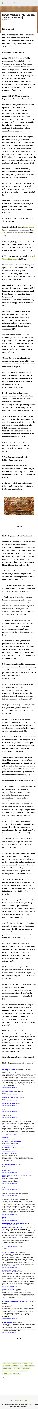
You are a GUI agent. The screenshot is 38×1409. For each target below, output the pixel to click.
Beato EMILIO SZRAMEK (8, 1252)
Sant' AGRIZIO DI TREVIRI (8, 1103)
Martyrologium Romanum (10, 1365)
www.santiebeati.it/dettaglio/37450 (9, 1134)
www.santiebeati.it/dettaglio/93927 (9, 1299)
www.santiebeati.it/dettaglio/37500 (9, 1286)
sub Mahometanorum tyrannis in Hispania (15, 1371)
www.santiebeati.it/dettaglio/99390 (9, 1111)
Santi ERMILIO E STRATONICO (9, 1153)
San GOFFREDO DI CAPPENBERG (10, 1120)
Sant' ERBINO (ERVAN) (7, 1091)
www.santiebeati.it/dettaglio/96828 (9, 1243)
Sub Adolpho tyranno (27, 1365)
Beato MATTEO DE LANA (8, 1289)
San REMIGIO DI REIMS (7, 1198)
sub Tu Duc (16, 1373)
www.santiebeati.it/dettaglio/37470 (9, 1168)
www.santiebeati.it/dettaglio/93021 (9, 1162)
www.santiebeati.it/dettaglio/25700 (9, 1087)
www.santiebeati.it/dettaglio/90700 (9, 1139)
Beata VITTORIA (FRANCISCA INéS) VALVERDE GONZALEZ (16, 1301)
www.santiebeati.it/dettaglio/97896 (9, 1172)
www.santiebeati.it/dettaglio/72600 (9, 1214)
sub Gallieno (17, 1368)
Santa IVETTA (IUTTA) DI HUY (9, 1164)
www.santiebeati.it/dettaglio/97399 (9, 1189)
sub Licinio (26, 1368)
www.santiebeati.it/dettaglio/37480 (9, 1183)
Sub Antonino (7, 1368)
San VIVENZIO (5, 1137)
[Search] (35, 3)
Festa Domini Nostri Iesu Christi (12, 1363)
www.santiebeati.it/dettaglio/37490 (9, 1267)
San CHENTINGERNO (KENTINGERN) (11, 1114)
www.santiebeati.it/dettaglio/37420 (9, 1105)
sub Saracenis (7, 1373)
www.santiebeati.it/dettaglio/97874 (9, 1145)
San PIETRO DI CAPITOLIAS (9, 1192)
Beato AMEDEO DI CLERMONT (9, 1246)
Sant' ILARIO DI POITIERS (8, 1069)
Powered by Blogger (20, 1400)
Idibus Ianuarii (28, 1363)
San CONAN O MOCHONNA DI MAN (11, 1141)
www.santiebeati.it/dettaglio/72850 (9, 1195)
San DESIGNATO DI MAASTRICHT (10, 1097)
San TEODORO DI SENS (8, 1108)
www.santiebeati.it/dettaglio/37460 (9, 1151)
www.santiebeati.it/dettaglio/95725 (9, 1318)
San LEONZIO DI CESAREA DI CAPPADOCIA (13, 1223)
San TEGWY (5, 1217)
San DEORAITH (6, 1170)
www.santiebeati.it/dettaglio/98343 (9, 1100)
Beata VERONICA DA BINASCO (9, 1270)
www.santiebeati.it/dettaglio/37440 (9, 1117)
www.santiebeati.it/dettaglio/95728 (9, 1332)
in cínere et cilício (11, 3)
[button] (3, 23)
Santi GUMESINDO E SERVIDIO (9, 1147)
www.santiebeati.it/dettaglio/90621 (9, 1224)
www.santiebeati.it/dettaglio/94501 (9, 1094)
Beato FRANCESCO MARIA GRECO (10, 1227)
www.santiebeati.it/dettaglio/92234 (9, 1249)
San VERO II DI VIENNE (7, 1186)
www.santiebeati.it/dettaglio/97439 (9, 1220)
